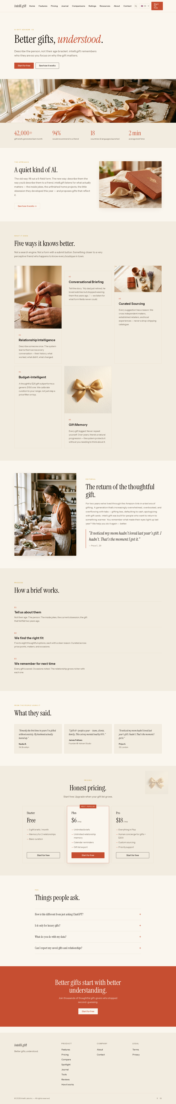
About (117, 6)
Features (43, 6)
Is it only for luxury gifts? (47, 925)
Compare (66, 1059)
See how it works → (27, 206)
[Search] (136, 6)
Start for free (156, 6)
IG (161, 1098)
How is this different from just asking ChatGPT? (59, 914)
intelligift (20, 6)
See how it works (47, 65)
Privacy (136, 1054)
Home (32, 6)
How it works (67, 1084)
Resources (105, 6)
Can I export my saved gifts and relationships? (58, 948)
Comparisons (78, 6)
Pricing (54, 6)
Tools (64, 1074)
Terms (135, 1049)
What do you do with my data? (50, 937)
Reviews (65, 1079)
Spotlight (65, 1064)
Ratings (92, 6)
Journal (64, 6)
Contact (127, 6)
